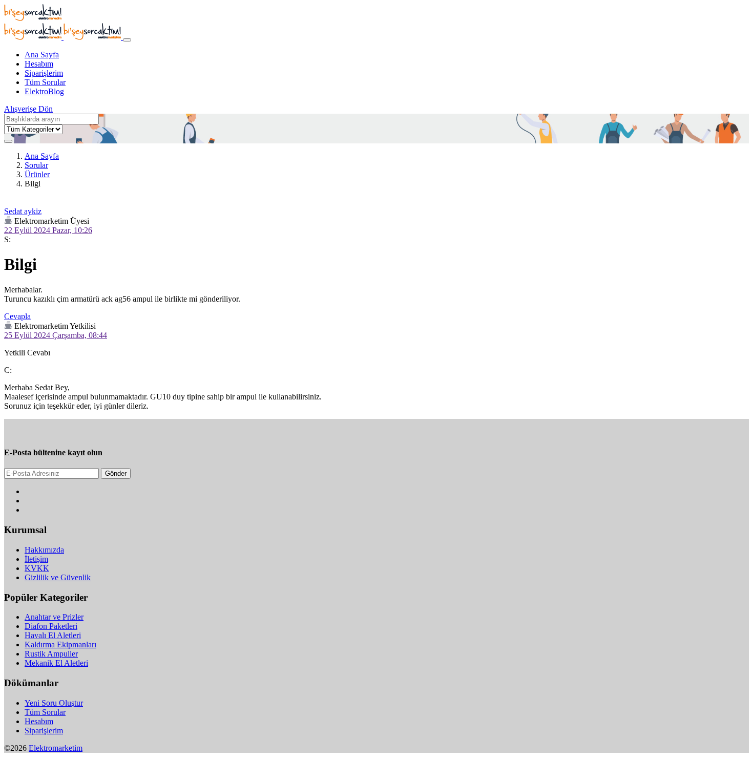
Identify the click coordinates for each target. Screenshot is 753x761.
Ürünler (37, 174)
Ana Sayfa (42, 54)
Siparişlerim (44, 73)
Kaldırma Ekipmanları (60, 644)
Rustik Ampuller (51, 653)
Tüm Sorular (45, 82)
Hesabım (39, 63)
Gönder (116, 473)
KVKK (37, 568)
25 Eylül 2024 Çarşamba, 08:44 (55, 335)
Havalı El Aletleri (53, 635)
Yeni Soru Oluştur (54, 703)
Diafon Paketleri (51, 626)
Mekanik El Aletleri (56, 663)
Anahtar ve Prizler (54, 616)
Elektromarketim (55, 748)
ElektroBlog (44, 91)
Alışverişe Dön (28, 108)
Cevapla (17, 316)
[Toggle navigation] (127, 39)
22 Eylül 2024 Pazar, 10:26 (48, 230)
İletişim (36, 559)
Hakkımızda (44, 549)
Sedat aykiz (22, 211)
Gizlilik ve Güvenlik (58, 577)
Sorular (36, 165)
